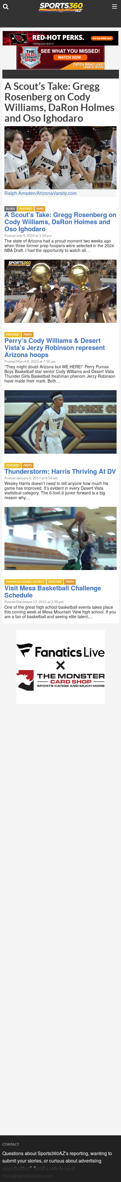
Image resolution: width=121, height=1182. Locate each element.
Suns (39, 209)
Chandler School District (25, 582)
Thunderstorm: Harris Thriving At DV (60, 471)
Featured (25, 209)
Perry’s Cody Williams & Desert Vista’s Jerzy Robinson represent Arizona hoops (54, 347)
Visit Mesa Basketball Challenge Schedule (52, 591)
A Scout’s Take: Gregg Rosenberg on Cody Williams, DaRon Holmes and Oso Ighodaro (60, 221)
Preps (27, 334)
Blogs (10, 209)
